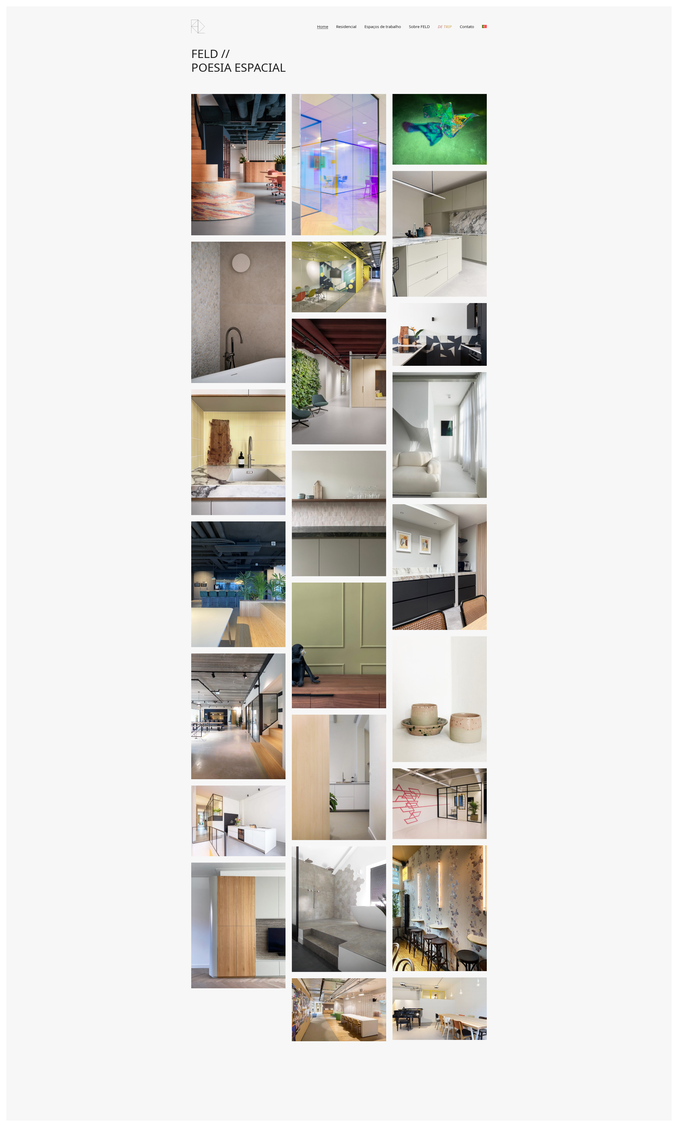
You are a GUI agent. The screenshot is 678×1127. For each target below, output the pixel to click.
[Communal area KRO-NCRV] (339, 1009)
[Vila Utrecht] (439, 567)
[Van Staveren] (339, 381)
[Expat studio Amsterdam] (339, 777)
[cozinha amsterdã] (238, 452)
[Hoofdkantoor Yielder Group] (238, 164)
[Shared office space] (439, 1008)
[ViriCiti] (238, 584)
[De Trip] (439, 129)
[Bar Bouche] (439, 908)
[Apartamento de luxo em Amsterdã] (439, 435)
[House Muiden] (339, 909)
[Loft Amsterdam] (238, 821)
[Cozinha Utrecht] (439, 334)
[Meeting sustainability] (339, 164)
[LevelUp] (439, 803)
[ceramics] (439, 699)
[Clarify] (339, 277)
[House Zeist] (339, 645)
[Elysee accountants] (238, 716)
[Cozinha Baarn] (439, 234)
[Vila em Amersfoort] (238, 312)
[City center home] (238, 925)
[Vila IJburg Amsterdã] (339, 513)
